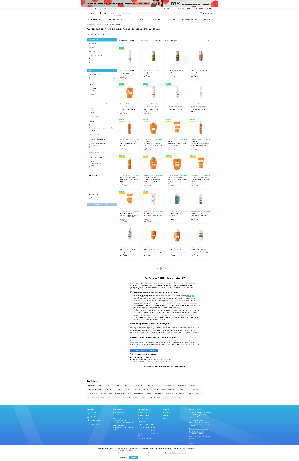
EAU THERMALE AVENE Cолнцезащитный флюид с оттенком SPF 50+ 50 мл (129, 215)
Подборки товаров (114, 19)
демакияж (94, 130)
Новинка (174, 40)
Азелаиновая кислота (98, 143)
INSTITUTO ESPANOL (193, 389)
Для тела (92, 51)
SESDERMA (200, 393)
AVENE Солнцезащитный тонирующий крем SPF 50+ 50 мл (200, 179)
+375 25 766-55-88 (95, 420)
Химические (94, 199)
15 (91, 183)
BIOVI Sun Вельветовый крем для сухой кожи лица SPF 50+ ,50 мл (152, 72)
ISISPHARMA (93, 393)
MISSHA (149, 393)
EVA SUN (154, 389)
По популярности (144, 40)
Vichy (185, 341)
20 (91, 185)
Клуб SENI (171, 19)
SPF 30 (192, 295)
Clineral (118, 389)
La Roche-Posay (178, 341)
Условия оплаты (143, 412)
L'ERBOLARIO (129, 385)
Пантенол (92, 59)
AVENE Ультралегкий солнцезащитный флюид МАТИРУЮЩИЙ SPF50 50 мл (153, 143)
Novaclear (159, 393)
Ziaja (152, 397)
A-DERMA (94, 88)
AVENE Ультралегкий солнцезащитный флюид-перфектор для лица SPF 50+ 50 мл (152, 179)
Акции (130, 19)
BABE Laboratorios (95, 389)
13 (170, 268)
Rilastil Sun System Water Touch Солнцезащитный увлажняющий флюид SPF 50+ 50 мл (152, 251)
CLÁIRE (126, 389)
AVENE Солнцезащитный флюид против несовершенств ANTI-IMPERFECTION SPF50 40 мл (129, 72)
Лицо (92, 165)
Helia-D (180, 389)
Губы (92, 161)
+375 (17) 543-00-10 (93, 424)
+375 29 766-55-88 (95, 416)
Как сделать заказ (144, 418)
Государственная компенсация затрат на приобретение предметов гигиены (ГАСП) (148, 429)
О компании (167, 412)
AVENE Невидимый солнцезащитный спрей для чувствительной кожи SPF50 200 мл (200, 143)
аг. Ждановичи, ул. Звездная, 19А (123, 427)
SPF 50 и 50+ (190, 297)
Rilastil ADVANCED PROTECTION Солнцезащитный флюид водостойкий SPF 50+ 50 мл (177, 215)
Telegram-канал (185, 8)
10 (91, 181)
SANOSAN (180, 393)
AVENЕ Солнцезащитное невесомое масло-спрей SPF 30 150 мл (129, 179)
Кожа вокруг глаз (96, 163)
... (167, 268)
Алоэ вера (94, 147)
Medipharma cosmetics (135, 393)
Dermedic (136, 389)
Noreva (195, 341)
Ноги (92, 167)
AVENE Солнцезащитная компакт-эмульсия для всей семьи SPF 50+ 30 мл (177, 179)
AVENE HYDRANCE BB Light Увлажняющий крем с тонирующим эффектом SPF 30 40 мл (200, 107)
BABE (137, 342)
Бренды (165, 418)
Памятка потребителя (145, 438)
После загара (93, 63)
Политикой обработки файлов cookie (175, 453)
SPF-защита (94, 125)
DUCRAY (117, 385)
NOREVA (139, 385)
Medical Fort (120, 393)
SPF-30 (97, 34)
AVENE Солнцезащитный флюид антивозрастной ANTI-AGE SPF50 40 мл (175, 107)
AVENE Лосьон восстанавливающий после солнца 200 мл (153, 215)
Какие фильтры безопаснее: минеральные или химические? (151, 361)
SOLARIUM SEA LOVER (96, 397)
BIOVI (109, 385)
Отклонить (123, 457)
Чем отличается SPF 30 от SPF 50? (143, 357)
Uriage (190, 341)
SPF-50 (90, 34)
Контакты (206, 19)
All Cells (93, 92)
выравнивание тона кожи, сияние (102, 128)
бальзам (93, 107)
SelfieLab (190, 393)
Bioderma (108, 389)
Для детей (92, 43)
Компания (157, 19)
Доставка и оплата (188, 19)
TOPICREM (126, 397)
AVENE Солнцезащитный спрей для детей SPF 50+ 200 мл (128, 143)
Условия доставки (144, 415)
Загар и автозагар (95, 55)
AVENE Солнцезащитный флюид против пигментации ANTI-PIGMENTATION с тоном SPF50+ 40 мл (153, 107)
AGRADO (93, 90)
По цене (131, 40)
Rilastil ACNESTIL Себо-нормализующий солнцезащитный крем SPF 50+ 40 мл (200, 251)
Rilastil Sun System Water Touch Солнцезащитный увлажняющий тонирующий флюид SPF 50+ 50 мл (177, 251)
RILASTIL (150, 385)
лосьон (93, 112)
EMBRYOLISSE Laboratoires (166, 385)
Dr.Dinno (145, 389)
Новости (143, 19)
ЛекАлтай (176, 397)
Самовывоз (141, 421)
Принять (133, 457)
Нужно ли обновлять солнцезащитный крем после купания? (151, 359)
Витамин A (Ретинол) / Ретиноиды (102, 149)
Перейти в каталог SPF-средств (144, 350)
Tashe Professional (113, 397)
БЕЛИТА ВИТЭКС (163, 397)
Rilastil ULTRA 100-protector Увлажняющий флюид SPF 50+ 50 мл (129, 251)
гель (92, 108)
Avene (92, 94)
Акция (166, 40)
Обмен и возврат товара (146, 424)
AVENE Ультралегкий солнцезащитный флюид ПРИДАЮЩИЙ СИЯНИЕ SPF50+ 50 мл (128, 107)
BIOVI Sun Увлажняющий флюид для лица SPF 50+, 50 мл (200, 72)
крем (92, 110)
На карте (115, 429)
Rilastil (132, 342)
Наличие (158, 40)
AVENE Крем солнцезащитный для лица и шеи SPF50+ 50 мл (177, 143)
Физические (95, 198)
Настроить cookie (131, 450)
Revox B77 (170, 393)
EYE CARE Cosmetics (168, 389)
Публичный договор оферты (198, 428)
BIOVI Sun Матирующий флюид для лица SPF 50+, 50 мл (177, 72)
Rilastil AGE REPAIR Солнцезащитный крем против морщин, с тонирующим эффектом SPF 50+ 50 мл (200, 215)
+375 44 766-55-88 (95, 413)
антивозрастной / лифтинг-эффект (102, 127)
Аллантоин (94, 145)
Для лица (92, 47)
